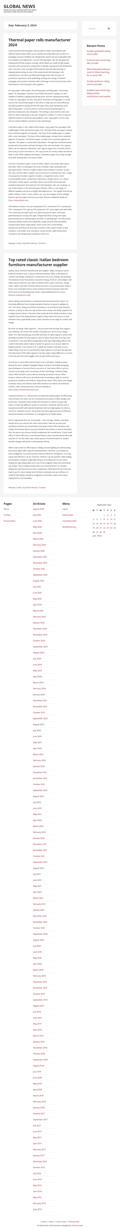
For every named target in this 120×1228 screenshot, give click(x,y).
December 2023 (40, 700)
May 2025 (37, 598)
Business (42, 243)
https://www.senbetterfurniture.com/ (23, 389)
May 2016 (37, 1185)
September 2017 (40, 1119)
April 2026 (37, 533)
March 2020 (38, 970)
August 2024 (38, 652)
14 (101, 523)
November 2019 (40, 988)
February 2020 (39, 976)
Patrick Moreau (31, 243)
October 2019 (39, 994)
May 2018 (37, 1083)
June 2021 (37, 880)
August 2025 (38, 580)
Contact (7, 515)
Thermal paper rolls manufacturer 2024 (39, 42)
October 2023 (39, 712)
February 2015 (39, 1203)
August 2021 (38, 868)
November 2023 (40, 706)
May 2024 (37, 670)
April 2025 (37, 604)
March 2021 (38, 898)
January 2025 (39, 622)
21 (101, 528)
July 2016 (37, 1173)
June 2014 (37, 1209)
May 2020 (37, 958)
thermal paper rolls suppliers (32, 84)
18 (115, 523)
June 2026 (37, 521)
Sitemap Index (74, 1221)
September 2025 (40, 575)
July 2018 (37, 1071)
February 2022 (39, 832)
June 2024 (37, 664)
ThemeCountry (77, 1225)
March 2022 (38, 826)
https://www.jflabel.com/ (18, 200)
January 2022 (39, 838)
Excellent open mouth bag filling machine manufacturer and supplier (99, 93)
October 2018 (39, 1053)
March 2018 (38, 1095)
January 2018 (39, 1107)
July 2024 (37, 658)
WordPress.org (69, 527)
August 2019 (38, 1006)
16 (108, 523)
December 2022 (40, 772)
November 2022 (40, 778)
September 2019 (40, 1000)
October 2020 (39, 928)
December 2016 (40, 1161)
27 (97, 532)
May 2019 (37, 1023)
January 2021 (39, 910)
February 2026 (39, 545)
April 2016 (37, 1191)
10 (111, 519)
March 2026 (38, 539)
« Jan (94, 535)
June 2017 (37, 1131)
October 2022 (39, 784)
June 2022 (37, 808)
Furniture (42, 487)
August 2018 (38, 1065)
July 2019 (37, 1012)
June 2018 (37, 1077)
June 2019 (37, 1017)
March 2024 (38, 682)
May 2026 (37, 527)
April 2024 (37, 676)
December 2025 (40, 557)
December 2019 (40, 982)
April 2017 (37, 1143)
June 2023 (37, 736)
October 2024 (39, 640)
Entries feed (67, 515)
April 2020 (37, 964)
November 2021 (40, 850)
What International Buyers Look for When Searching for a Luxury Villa (98, 72)
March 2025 (38, 610)
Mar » (100, 535)
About (6, 509)
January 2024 (39, 694)
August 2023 (38, 724)
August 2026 (38, 509)
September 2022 (40, 790)
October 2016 (39, 1167)
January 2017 (39, 1155)
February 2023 (39, 760)
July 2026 (37, 515)
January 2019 (39, 1041)
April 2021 (37, 892)
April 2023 (37, 748)
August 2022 (38, 796)
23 (108, 528)
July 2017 (37, 1125)
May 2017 (37, 1137)
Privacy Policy (9, 521)
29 (104, 532)
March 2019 (38, 1035)
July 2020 (37, 946)
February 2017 (39, 1149)
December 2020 (40, 916)
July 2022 (37, 802)
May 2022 (37, 814)
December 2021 (40, 844)
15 (104, 523)
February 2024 (39, 688)
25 (115, 528)
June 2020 (37, 952)
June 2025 (37, 592)
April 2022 (37, 820)
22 (104, 528)
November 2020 (40, 922)
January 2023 (39, 766)
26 (94, 532)
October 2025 (39, 569)
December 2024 (40, 628)
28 (101, 532)
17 (111, 523)
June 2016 (37, 1179)
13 (97, 523)
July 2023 (37, 730)
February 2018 (39, 1101)
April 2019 (37, 1029)
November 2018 (40, 1047)
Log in (65, 509)
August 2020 (38, 940)
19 (94, 528)
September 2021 (40, 862)
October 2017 (39, 1113)
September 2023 (40, 718)
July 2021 (37, 874)
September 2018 (40, 1059)
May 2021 (37, 886)
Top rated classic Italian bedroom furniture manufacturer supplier (38, 262)
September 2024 (40, 646)
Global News (19, 6)
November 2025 (40, 563)
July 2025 (37, 586)
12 (94, 523)
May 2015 (37, 1197)
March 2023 (38, 754)
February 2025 (39, 616)
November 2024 (40, 634)
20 (97, 528)
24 (111, 528)
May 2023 (37, 742)
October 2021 (39, 856)
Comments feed (69, 521)
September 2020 (40, 934)
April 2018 (37, 1089)
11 (115, 519)
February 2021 (39, 904)
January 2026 (39, 551)
